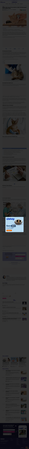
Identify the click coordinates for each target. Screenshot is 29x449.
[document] (14, 224)
